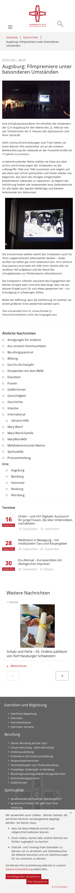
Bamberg (17, 476)
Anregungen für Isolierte (24, 340)
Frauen (12, 383)
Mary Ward (15, 427)
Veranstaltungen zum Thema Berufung (34, 765)
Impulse (12, 408)
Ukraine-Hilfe (20, 421)
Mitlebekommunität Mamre (26, 445)
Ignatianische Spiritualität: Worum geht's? (36, 799)
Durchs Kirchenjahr (20, 365)
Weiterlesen (19, 666)
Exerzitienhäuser (21, 722)
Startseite (12, 37)
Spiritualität (15, 452)
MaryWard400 (17, 439)
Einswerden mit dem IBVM (25, 371)
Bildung (12, 358)
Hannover (18, 483)
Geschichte (15, 402)
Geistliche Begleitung (24, 713)
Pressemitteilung (19, 458)
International (16, 414)
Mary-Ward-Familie (20, 433)
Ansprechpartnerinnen (25, 760)
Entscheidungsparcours (25, 778)
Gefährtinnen (16, 389)
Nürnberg (18, 495)
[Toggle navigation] (10, 27)
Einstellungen (60, 886)
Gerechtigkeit (16, 396)
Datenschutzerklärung (19, 869)
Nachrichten (30, 37)
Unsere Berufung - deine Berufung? (32, 747)
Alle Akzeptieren (37, 881)
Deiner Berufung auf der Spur (29, 743)
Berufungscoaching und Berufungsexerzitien (38, 774)
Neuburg (17, 489)
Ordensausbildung (22, 752)
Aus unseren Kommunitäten (26, 346)
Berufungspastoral (20, 352)
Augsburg (17, 470)
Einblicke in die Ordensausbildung (32, 756)
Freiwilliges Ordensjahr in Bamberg (32, 769)
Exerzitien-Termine (22, 727)
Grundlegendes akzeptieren (23, 876)
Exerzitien (14, 377)
